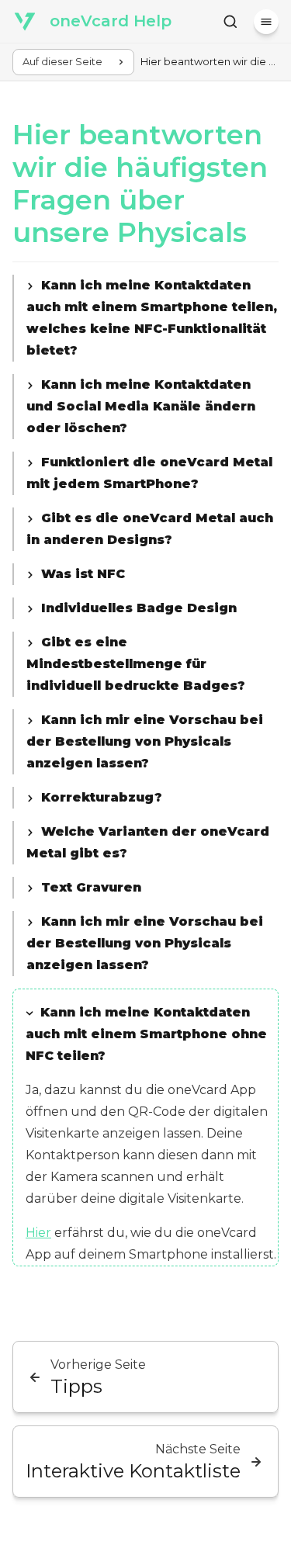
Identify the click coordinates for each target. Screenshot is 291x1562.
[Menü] (266, 21)
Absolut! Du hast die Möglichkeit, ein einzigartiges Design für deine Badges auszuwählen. (144, 610)
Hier (38, 1232)
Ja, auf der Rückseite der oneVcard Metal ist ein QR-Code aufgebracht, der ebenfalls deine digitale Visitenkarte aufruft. (151, 320)
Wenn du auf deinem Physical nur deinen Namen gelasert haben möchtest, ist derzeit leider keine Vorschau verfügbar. (144, 945)
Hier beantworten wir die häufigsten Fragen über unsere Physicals (140, 183)
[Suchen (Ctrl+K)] (230, 21)
